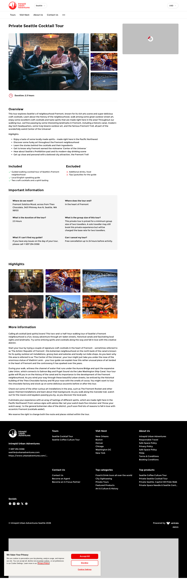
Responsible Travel (148, 440)
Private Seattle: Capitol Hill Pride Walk (158, 482)
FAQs (141, 453)
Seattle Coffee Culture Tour (66, 440)
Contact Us (52, 15)
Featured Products (105, 485)
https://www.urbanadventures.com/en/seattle (33, 455)
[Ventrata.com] (171, 523)
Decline (84, 563)
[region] (52, 563)
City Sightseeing (104, 478)
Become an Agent (61, 478)
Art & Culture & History (107, 488)
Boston (99, 440)
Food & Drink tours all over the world (114, 475)
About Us (38, 15)
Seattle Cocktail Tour (62, 436)
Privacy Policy (146, 446)
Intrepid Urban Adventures (152, 436)
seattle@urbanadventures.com (24, 452)
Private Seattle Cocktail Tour (153, 478)
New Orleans (102, 436)
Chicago (100, 446)
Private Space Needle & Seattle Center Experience (158, 485)
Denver (99, 443)
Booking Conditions (149, 459)
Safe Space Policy (148, 443)
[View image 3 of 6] (99, 281)
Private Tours (102, 482)
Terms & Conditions (149, 456)
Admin (175, 527)
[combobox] (172, 5)
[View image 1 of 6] (104, 42)
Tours (13, 15)
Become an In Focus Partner (66, 482)
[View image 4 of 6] (26, 307)
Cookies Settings (84, 569)
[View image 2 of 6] (104, 62)
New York (100, 453)
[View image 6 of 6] (99, 307)
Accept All (85, 556)
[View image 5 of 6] (63, 307)
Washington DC (103, 449)
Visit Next (24, 15)
